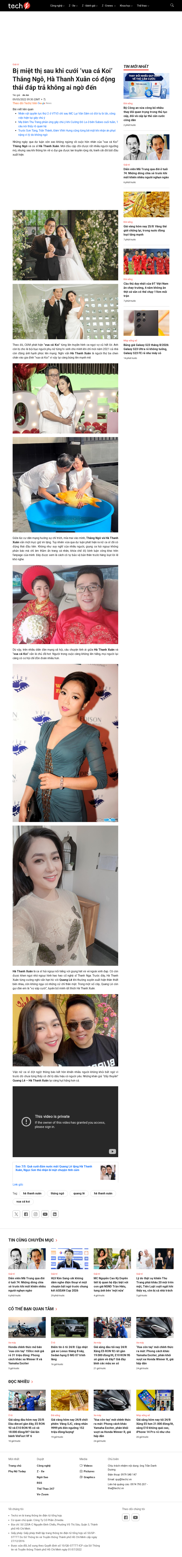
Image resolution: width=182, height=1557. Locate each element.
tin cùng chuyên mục (31, 1240)
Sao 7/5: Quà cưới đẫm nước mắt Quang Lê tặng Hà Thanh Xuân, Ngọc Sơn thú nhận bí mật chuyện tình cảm (53, 1168)
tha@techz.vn (116, 1488)
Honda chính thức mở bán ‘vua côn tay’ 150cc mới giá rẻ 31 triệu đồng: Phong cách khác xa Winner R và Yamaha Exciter (26, 1355)
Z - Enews (107, 5)
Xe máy (12, 1342)
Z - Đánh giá (88, 5)
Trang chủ (14, 1465)
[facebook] (26, 1214)
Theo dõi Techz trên (25, 103)
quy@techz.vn (123, 1479)
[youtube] (45, 1214)
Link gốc (18, 1184)
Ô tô (53, 1342)
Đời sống (128, 103)
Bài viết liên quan (23, 109)
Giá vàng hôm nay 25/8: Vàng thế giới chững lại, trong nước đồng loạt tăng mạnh (145, 230)
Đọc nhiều (19, 1381)
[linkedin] (54, 1214)
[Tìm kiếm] (170, 5)
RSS (39, 1483)
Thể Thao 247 (45, 1488)
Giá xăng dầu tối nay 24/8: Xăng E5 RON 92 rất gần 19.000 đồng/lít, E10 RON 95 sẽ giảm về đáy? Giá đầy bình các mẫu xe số (112, 1355)
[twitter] (16, 1214)
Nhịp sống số (130, 340)
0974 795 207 (138, 1484)
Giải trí (16, 64)
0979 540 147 (128, 1474)
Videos (88, 1465)
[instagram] (35, 1214)
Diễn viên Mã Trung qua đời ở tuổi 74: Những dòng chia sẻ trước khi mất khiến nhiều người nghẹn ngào (146, 173)
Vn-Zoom (43, 1494)
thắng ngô (57, 1193)
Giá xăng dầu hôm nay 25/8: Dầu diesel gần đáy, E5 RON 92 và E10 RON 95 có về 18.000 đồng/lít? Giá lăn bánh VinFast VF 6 (26, 1428)
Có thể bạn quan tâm (31, 1309)
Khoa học (125, 5)
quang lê (79, 1193)
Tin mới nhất (136, 66)
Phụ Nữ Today (17, 1471)
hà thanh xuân (32, 1193)
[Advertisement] (65, 185)
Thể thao (142, 5)
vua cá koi (23, 1201)
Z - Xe (72, 5)
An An (25, 95)
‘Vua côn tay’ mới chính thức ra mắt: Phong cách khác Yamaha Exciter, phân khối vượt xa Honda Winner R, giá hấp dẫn (154, 1355)
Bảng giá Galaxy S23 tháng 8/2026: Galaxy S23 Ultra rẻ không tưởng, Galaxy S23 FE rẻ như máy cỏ (146, 349)
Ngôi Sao (42, 1477)
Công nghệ (56, 5)
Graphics (89, 1477)
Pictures (89, 1471)
